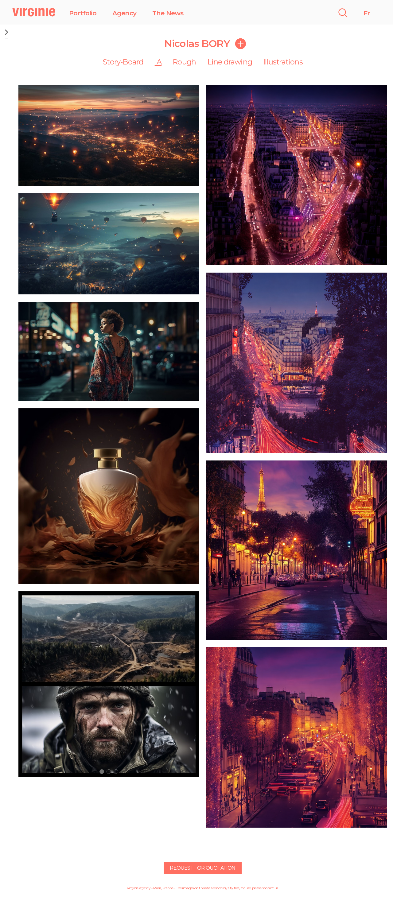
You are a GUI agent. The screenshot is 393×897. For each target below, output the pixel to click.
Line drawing (229, 61)
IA (158, 61)
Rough (184, 61)
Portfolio (82, 13)
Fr (367, 13)
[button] (101, 771)
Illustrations (283, 61)
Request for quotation (202, 868)
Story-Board (123, 61)
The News (168, 13)
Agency (124, 13)
